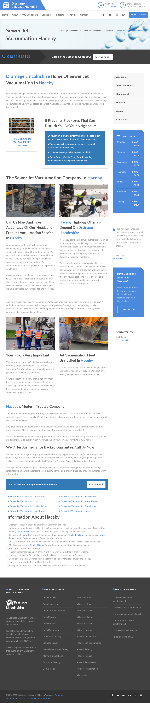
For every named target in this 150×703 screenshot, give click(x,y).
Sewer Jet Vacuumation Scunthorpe (78, 506)
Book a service (138, 15)
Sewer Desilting (85, 630)
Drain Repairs (49, 623)
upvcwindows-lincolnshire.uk (127, 614)
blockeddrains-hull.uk (124, 637)
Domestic (121, 102)
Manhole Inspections (53, 656)
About (15, 14)
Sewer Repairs (23, 531)
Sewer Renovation (87, 662)
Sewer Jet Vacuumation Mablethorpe (79, 501)
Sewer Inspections (87, 636)
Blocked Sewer (85, 610)
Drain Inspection (50, 604)
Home (5, 14)
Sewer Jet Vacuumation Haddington (78, 496)
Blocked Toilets (75, 535)
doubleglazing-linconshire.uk (127, 607)
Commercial (122, 94)
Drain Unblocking (51, 630)
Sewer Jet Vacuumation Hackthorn (27, 511)
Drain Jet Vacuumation (54, 610)
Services (46, 14)
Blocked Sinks (85, 617)
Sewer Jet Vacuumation (90, 643)
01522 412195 (111, 6)
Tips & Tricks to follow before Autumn (21, 142)
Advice (73, 14)
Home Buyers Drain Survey (55, 649)
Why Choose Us (30, 14)
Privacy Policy (23, 698)
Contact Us (95, 484)
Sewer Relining (85, 649)
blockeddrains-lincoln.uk (125, 630)
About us (121, 77)
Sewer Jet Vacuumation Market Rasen (28, 506)
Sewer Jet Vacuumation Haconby (77, 511)
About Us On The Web (40, 698)
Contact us (122, 119)
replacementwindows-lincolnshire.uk (124, 622)
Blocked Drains (85, 604)
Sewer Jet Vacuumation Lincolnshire (27, 496)
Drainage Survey (50, 643)
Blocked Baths (37, 545)
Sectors (60, 14)
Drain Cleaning (50, 597)
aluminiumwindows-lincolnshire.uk (123, 599)
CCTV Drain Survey (52, 636)
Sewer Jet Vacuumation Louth (24, 501)
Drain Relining (49, 617)
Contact (84, 14)
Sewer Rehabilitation (88, 668)
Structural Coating (51, 662)
